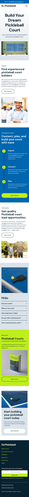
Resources (4, 457)
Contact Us (4, 460)
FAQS (3, 463)
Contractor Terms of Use (7, 487)
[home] (8, 6)
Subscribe (14, 475)
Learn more (7, 235)
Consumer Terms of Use (7, 485)
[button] (26, 6)
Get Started (8, 91)
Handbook (4, 454)
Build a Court (5, 448)
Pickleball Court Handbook (16, 1)
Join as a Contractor (7, 451)
